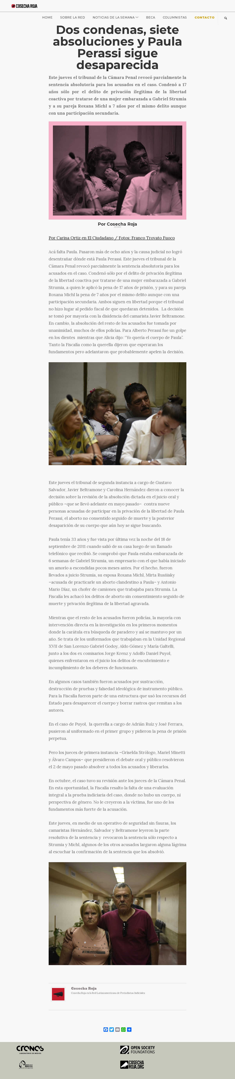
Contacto (205, 17)
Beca (150, 17)
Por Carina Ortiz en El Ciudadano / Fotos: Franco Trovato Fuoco (112, 237)
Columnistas (175, 17)
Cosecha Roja (84, 988)
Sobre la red (72, 17)
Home (47, 17)
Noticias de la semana (114, 17)
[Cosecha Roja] (58, 996)
